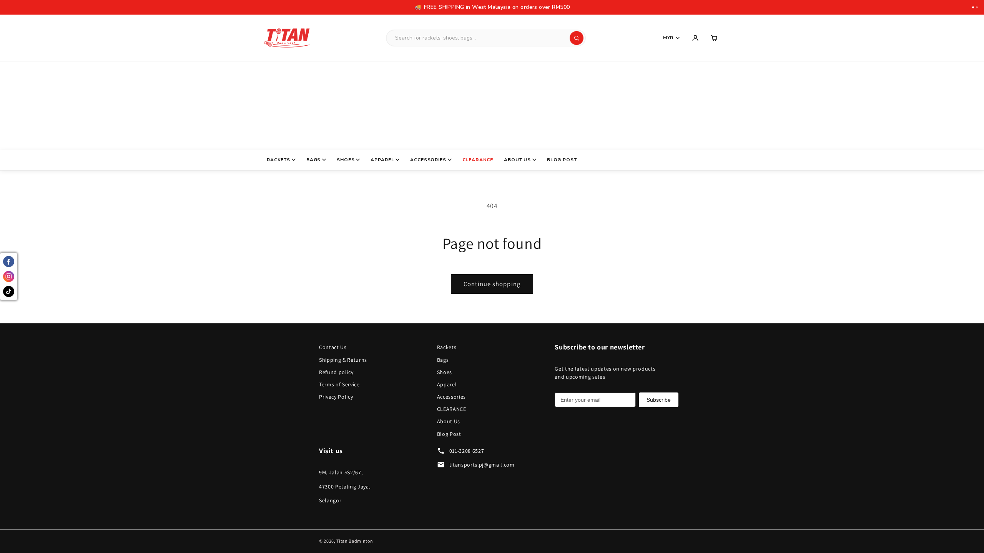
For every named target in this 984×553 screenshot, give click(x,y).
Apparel (382, 160)
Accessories (428, 160)
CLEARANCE (478, 160)
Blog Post (562, 160)
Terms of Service (339, 384)
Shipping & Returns (343, 359)
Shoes (345, 160)
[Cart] (714, 38)
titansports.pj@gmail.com (482, 464)
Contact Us (333, 347)
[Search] (576, 38)
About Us (517, 160)
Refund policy (336, 372)
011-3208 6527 (466, 450)
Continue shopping (492, 284)
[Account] (695, 38)
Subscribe (659, 400)
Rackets (278, 160)
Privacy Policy (336, 396)
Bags (313, 160)
